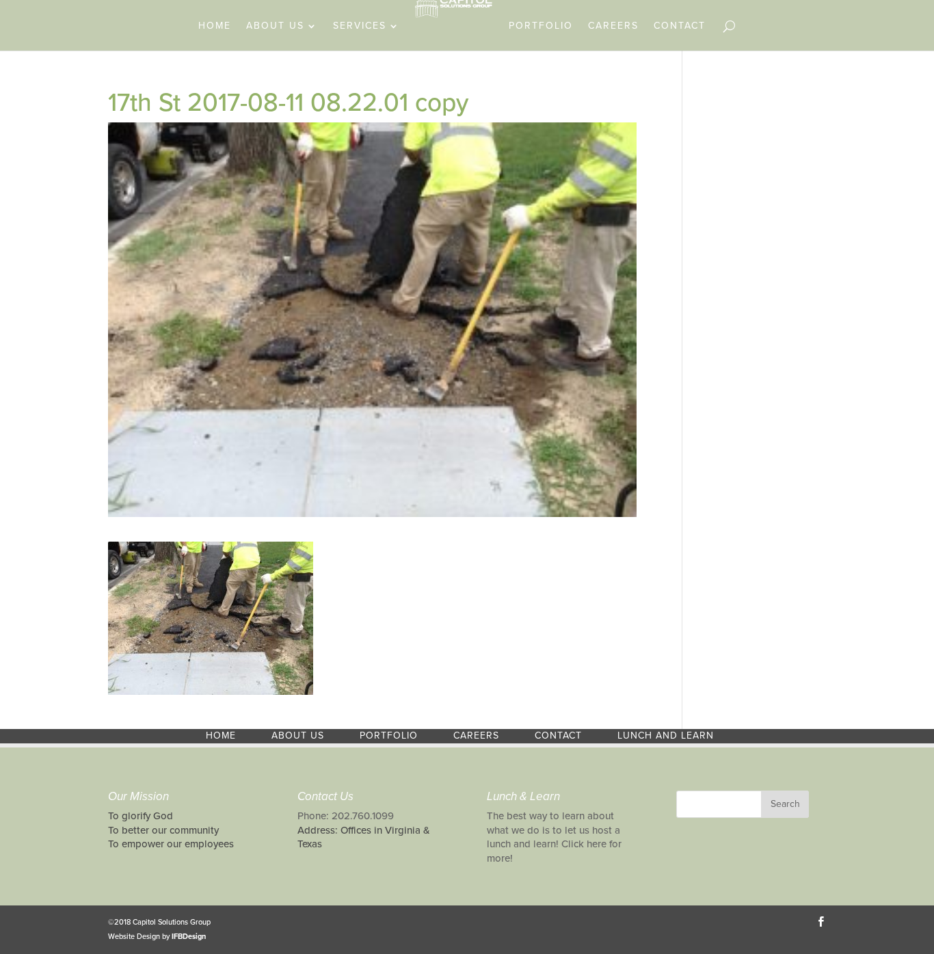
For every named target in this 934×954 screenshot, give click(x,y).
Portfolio (541, 26)
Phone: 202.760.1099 (345, 816)
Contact (680, 26)
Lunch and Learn (665, 735)
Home (214, 26)
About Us (275, 26)
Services (359, 26)
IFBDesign (189, 936)
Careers (613, 26)
